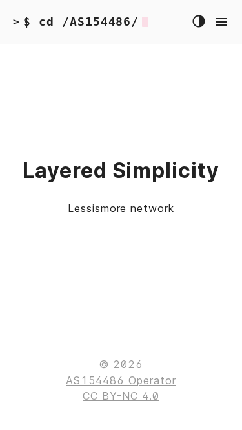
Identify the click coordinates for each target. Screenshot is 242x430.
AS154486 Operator (121, 380)
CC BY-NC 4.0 (121, 395)
